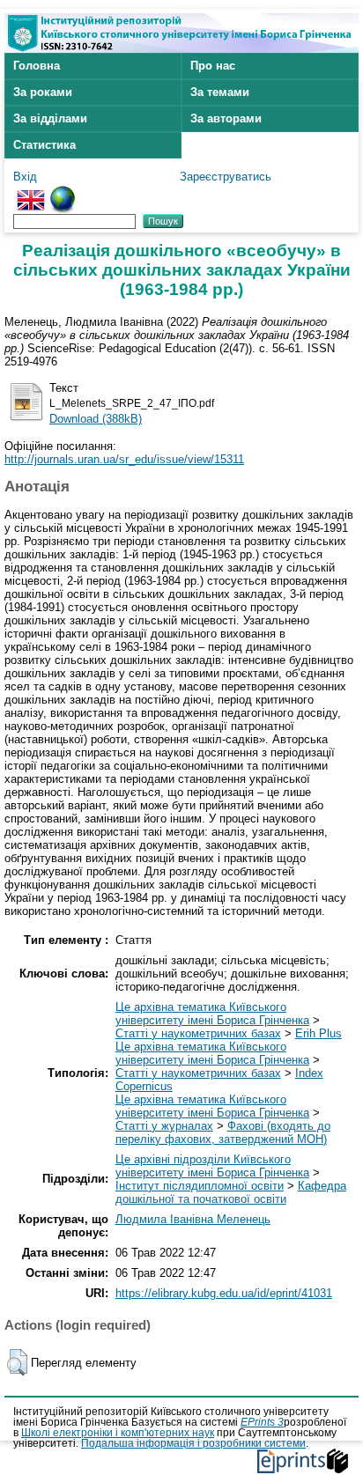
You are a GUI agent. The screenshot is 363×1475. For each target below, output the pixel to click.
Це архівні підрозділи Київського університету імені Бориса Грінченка (212, 1166)
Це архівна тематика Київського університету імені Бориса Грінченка (212, 1013)
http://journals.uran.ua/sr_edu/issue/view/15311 (124, 459)
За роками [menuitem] (42, 92)
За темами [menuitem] (219, 92)
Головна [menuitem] (36, 65)
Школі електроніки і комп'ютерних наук (117, 1432)
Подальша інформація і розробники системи (193, 1443)
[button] (17, 1362)
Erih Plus (318, 1033)
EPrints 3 (262, 1422)
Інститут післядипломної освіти (199, 1185)
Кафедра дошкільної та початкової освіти (230, 1192)
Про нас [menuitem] (212, 65)
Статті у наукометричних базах (198, 1033)
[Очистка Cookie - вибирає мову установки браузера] (62, 192)
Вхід (25, 176)
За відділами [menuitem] (50, 118)
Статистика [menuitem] (44, 144)
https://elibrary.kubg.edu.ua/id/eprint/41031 (223, 1293)
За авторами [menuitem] (226, 118)
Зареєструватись (225, 176)
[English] (31, 192)
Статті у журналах (164, 1125)
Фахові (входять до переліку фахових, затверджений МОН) (222, 1132)
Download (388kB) (95, 418)
